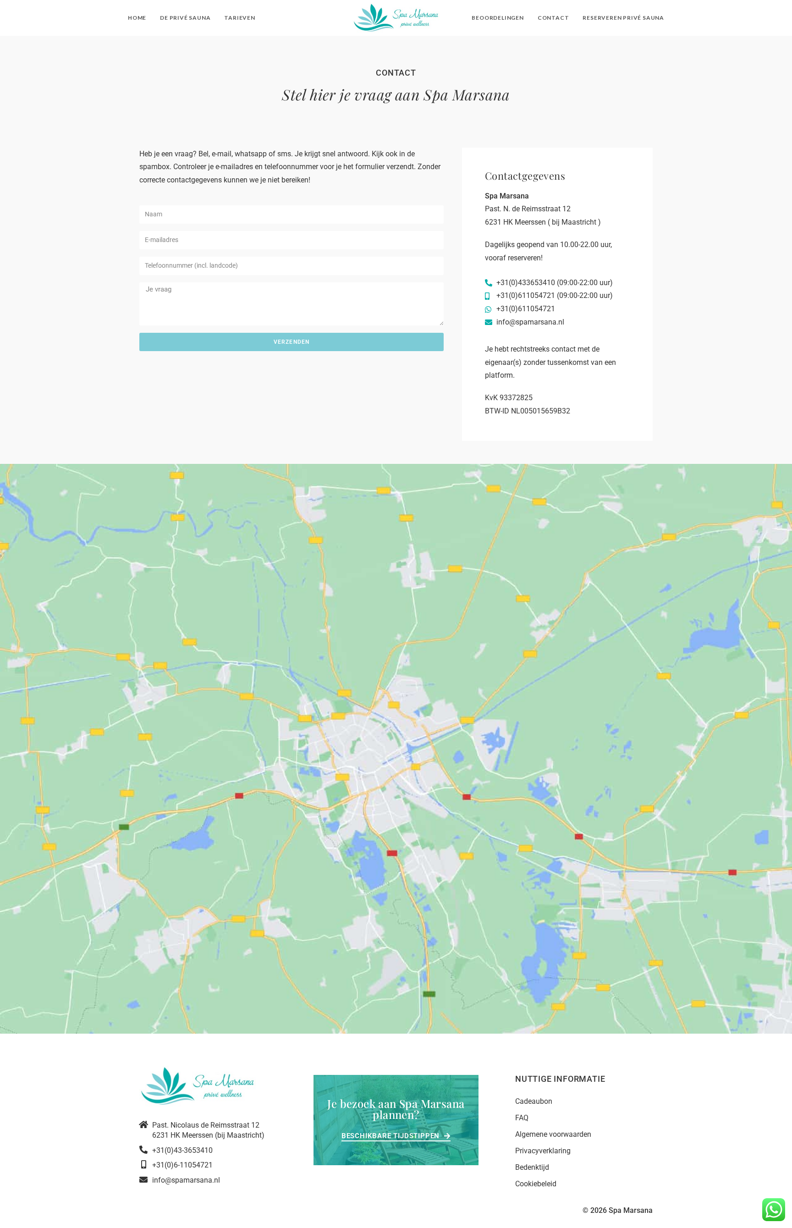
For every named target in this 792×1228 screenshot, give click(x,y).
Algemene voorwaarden (553, 1134)
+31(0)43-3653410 (182, 1150)
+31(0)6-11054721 (182, 1165)
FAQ (521, 1117)
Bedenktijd (532, 1167)
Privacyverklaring (543, 1150)
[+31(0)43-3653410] (143, 1149)
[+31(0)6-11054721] (143, 1164)
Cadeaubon (533, 1101)
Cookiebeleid (535, 1183)
